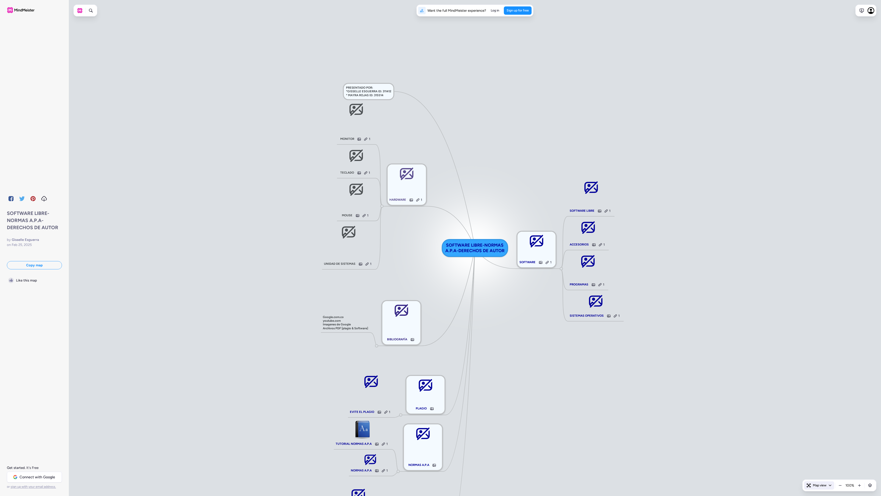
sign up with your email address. (33, 487)
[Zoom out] (840, 485)
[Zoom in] (859, 485)
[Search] (90, 10)
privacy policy (636, 480)
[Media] (434, 465)
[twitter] (22, 198)
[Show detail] (870, 485)
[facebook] (11, 198)
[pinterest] (33, 198)
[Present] (861, 10)
